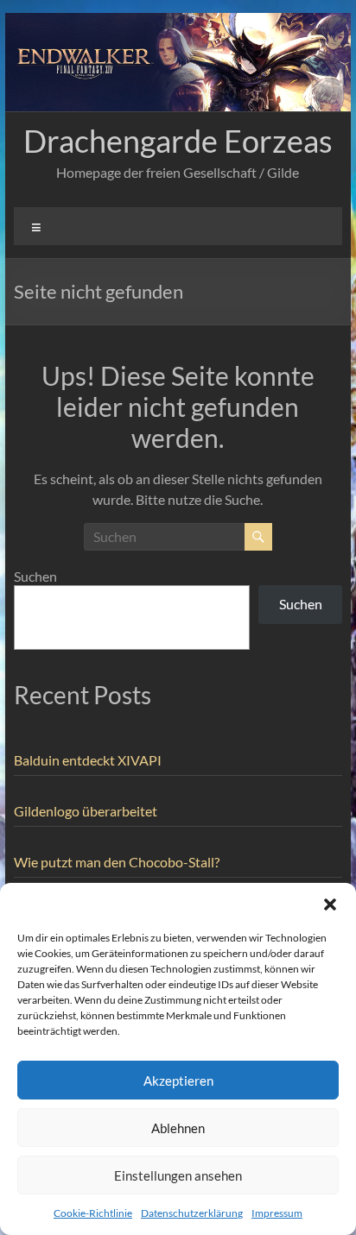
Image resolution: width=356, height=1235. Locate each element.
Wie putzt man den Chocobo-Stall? (116, 862)
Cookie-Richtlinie (93, 1213)
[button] (330, 904)
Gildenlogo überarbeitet (85, 811)
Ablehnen (178, 1128)
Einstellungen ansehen (178, 1175)
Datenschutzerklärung (192, 1213)
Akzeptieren (178, 1080)
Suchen (35, 576)
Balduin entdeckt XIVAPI (88, 760)
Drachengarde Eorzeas (178, 141)
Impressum (276, 1213)
